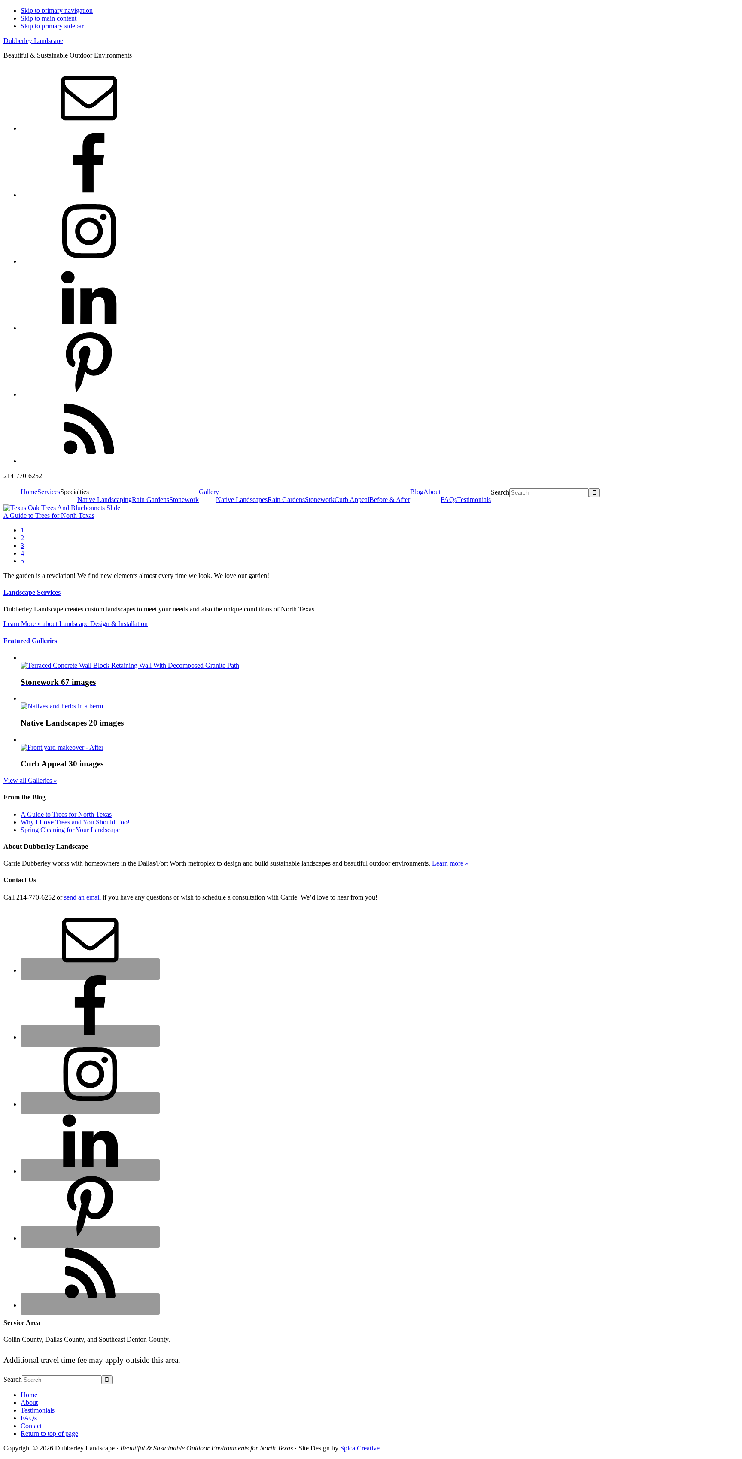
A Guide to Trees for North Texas (48, 515)
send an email (82, 897)
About (29, 1402)
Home (29, 1394)
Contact (31, 1425)
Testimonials (38, 1410)
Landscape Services (32, 592)
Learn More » (75, 623)
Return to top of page (49, 1433)
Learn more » (450, 863)
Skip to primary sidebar (52, 26)
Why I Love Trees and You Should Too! (75, 822)
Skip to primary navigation (57, 10)
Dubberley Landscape (33, 40)
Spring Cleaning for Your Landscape (70, 829)
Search (500, 492)
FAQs (29, 1418)
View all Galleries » (30, 780)
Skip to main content (48, 18)
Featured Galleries (30, 640)
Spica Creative (360, 1448)
